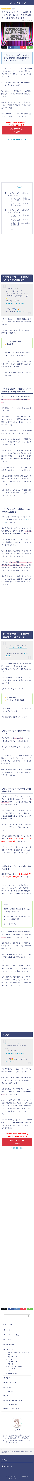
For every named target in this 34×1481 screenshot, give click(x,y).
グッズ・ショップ (13, 1359)
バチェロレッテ (13, 1404)
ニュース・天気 (10, 1383)
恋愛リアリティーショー (13, 1400)
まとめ (10, 229)
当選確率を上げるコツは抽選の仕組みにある (20, 224)
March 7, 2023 (10, 1061)
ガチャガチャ (10, 1344)
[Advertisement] (17, 161)
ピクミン (10, 1391)
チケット (10, 1364)
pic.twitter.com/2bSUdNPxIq (18, 648)
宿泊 (9, 1371)
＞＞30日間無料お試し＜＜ (17, 139)
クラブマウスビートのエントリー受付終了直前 (20, 219)
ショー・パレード (6, 8)
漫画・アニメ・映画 (12, 1409)
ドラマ (7, 1378)
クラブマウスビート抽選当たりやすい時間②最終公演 (20, 204)
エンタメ (8, 1330)
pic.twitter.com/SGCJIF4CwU (14, 303)
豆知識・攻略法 (13, 1373)
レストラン (11, 1368)
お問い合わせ (8, 1466)
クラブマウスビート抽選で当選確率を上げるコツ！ (18, 211)
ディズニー (9, 1349)
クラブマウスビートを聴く (17, 130)
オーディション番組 (12, 1335)
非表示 (19, 187)
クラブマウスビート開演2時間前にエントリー (20, 216)
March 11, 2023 (21, 311)
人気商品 (8, 1387)
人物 (6, 1395)
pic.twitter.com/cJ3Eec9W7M (14, 1053)
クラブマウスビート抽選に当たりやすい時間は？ (18, 194)
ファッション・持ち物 (15, 1366)
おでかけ (8, 1339)
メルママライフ (17, 2)
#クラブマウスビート (12, 1043)
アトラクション (13, 1357)
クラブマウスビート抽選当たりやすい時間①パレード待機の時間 (20, 199)
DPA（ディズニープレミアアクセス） (18, 1353)
